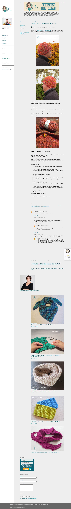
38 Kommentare (35, 392)
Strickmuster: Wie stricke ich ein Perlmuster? (45, 421)
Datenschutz (4, 43)
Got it (59, 506)
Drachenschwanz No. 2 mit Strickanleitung (45, 452)
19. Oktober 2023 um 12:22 (40, 234)
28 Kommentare (35, 326)
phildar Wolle (22, 33)
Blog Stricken (22, 25)
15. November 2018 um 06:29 (43, 211)
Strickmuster (4, 40)
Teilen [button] (21, 21)
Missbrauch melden (6, 58)
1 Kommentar (35, 423)
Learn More (54, 506)
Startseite (3, 34)
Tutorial (3, 38)
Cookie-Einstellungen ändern (7, 69)
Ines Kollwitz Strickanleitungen (23, 28)
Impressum (4, 41)
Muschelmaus (36, 211)
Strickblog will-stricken (24, 34)
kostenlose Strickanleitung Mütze (55, 205)
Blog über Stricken (23, 26)
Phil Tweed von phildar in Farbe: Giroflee (40, 154)
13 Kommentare (35, 358)
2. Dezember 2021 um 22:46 (41, 217)
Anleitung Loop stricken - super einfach (43, 391)
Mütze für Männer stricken (24, 32)
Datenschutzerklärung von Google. (53, 264)
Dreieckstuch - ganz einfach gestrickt (43, 324)
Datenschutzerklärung (37, 264)
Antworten (36, 215)
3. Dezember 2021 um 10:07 (45, 225)
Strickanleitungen (5, 35)
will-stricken (38, 225)
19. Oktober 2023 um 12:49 (44, 238)
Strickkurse (4, 37)
